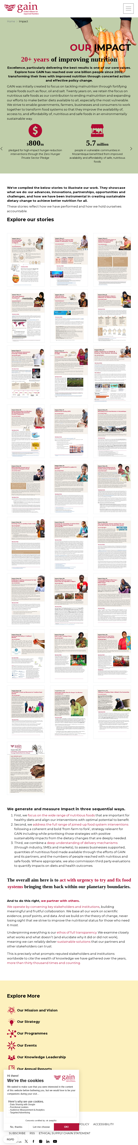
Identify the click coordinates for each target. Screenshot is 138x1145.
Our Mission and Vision (37, 1010)
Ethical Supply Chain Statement (64, 1133)
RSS (32, 1133)
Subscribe (17, 1133)
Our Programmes (32, 1033)
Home (11, 21)
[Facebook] (33, 1141)
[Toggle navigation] (128, 8)
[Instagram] (40, 1141)
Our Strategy (28, 1022)
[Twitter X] (26, 1141)
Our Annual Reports (34, 1069)
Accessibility (103, 1124)
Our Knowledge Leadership (41, 1057)
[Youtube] (55, 1141)
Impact (23, 21)
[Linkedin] (47, 1141)
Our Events (27, 1045)
